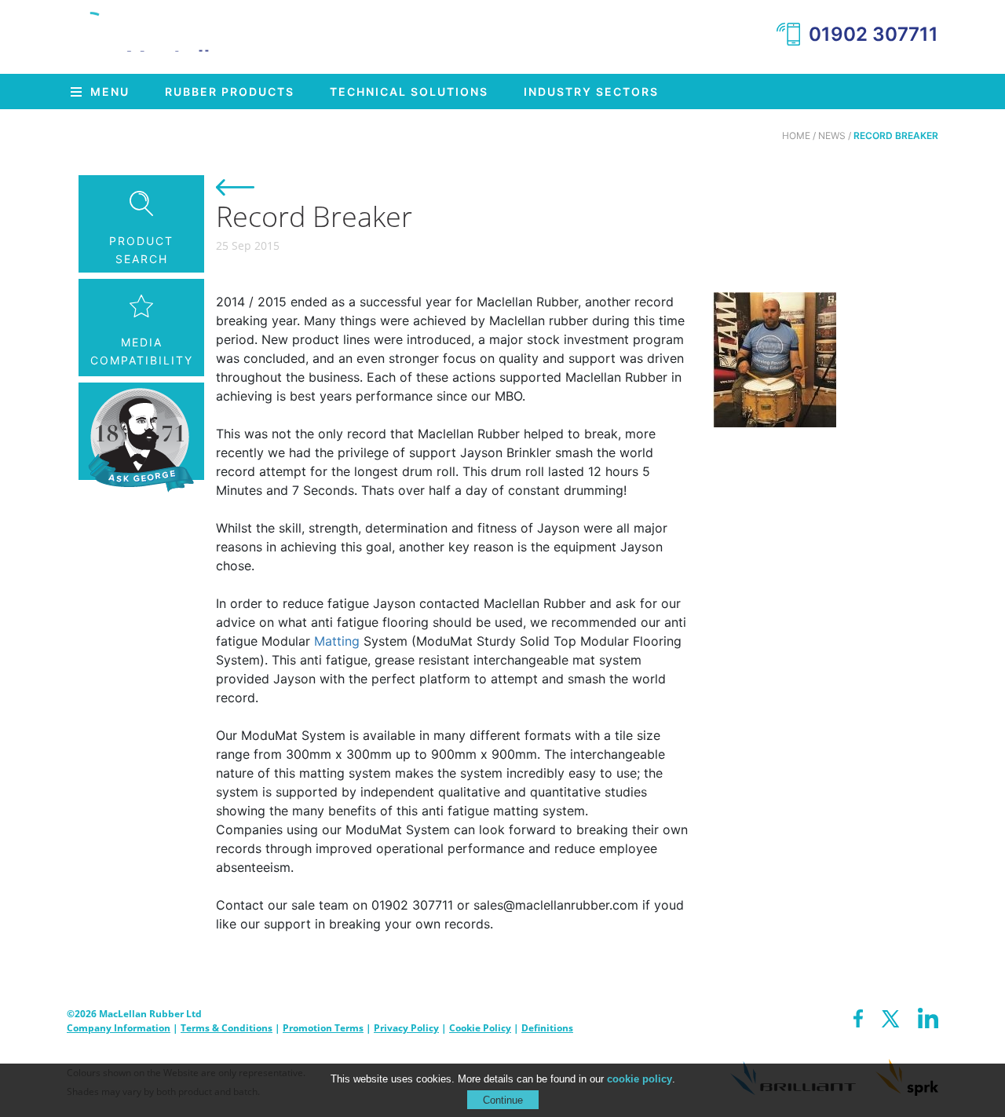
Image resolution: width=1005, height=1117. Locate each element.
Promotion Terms (323, 1028)
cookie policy (639, 1079)
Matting (337, 641)
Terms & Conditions (226, 1028)
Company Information (118, 1028)
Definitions (547, 1028)
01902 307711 (873, 34)
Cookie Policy (480, 1028)
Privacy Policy (406, 1028)
